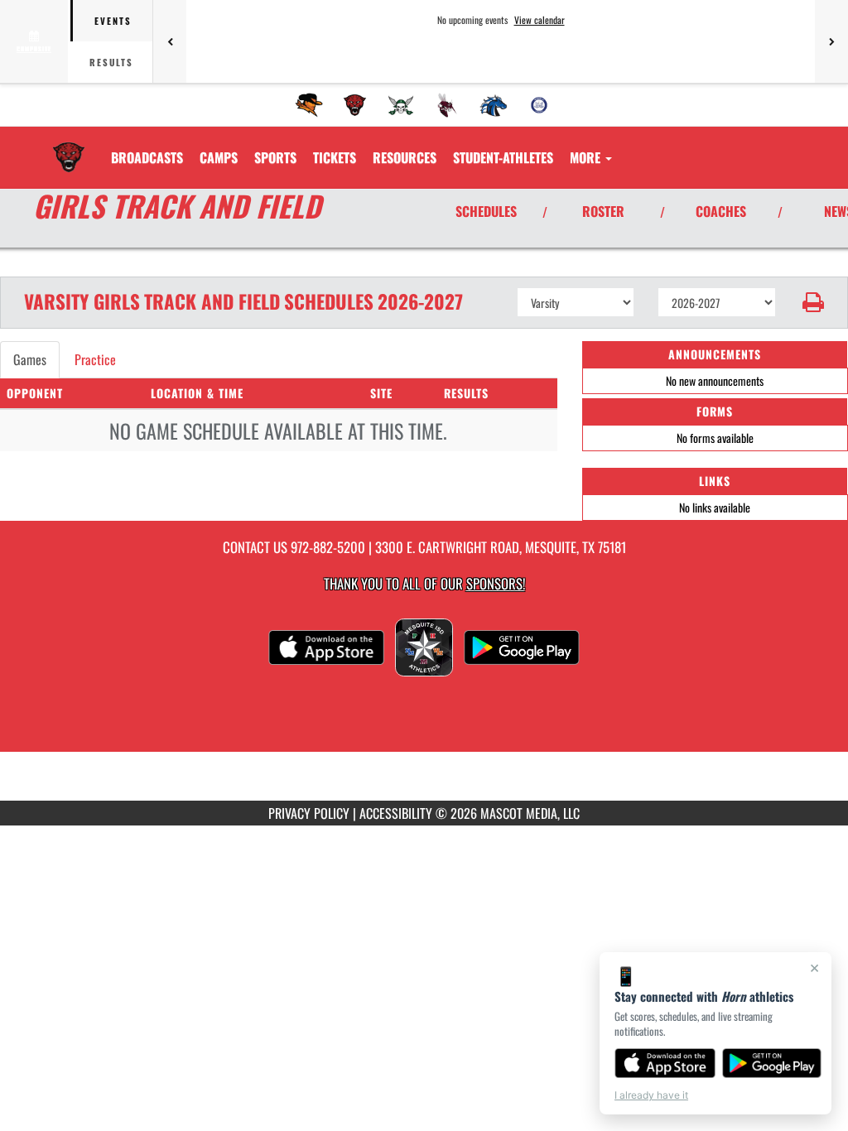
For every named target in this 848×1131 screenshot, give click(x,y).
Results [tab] (111, 62)
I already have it (651, 1095)
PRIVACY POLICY (308, 813)
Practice (95, 359)
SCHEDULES (486, 211)
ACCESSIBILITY (395, 813)
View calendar (539, 19)
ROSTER (603, 211)
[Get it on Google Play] (772, 1063)
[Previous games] (169, 41)
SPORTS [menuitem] (275, 157)
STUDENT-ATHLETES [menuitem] (503, 157)
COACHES (721, 211)
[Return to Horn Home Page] (69, 147)
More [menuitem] (587, 157)
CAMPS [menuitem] (219, 157)
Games (29, 359)
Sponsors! (495, 583)
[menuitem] (309, 105)
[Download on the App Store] (665, 1063)
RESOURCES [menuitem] (404, 157)
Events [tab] (113, 20)
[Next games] (831, 41)
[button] (812, 302)
